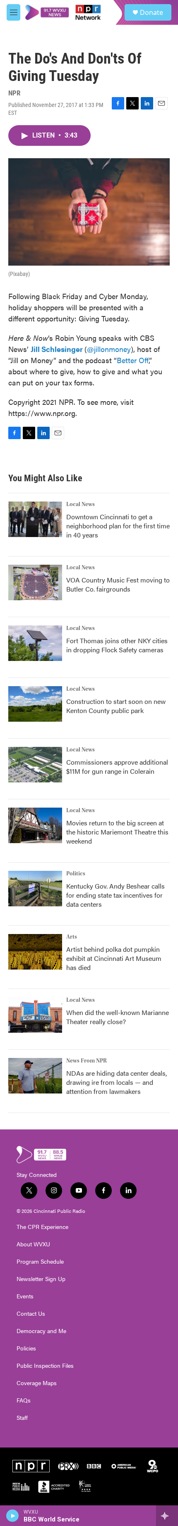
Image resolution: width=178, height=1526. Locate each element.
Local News (80, 504)
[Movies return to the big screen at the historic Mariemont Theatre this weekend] (35, 825)
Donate (151, 12)
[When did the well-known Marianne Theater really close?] (35, 1015)
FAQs (24, 1400)
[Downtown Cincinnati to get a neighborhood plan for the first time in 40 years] (35, 519)
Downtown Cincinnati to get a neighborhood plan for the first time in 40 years (118, 526)
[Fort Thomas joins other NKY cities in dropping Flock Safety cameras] (35, 643)
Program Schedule (40, 1261)
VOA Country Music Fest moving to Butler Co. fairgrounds (118, 584)
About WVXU (33, 1244)
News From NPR (86, 1061)
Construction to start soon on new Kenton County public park (116, 705)
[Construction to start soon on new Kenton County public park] (35, 704)
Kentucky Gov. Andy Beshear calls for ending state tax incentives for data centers (115, 895)
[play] (12, 1516)
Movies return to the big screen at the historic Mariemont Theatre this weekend (117, 832)
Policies (26, 1348)
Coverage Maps (37, 1383)
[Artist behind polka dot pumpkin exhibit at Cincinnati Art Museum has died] (35, 952)
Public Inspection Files (45, 1365)
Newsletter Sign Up (41, 1279)
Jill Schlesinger (57, 349)
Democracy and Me (41, 1331)
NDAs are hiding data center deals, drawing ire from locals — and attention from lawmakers (116, 1082)
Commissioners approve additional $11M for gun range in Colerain (117, 766)
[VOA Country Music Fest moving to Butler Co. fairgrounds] (35, 582)
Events (25, 1296)
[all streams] (167, 1515)
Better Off (133, 360)
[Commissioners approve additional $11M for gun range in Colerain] (35, 764)
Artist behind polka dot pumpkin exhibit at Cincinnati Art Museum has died (113, 958)
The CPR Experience (42, 1227)
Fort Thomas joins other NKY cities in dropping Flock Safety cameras (117, 645)
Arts (71, 937)
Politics (75, 873)
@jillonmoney (109, 349)
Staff (22, 1417)
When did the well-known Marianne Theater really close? (117, 1017)
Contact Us (31, 1313)
